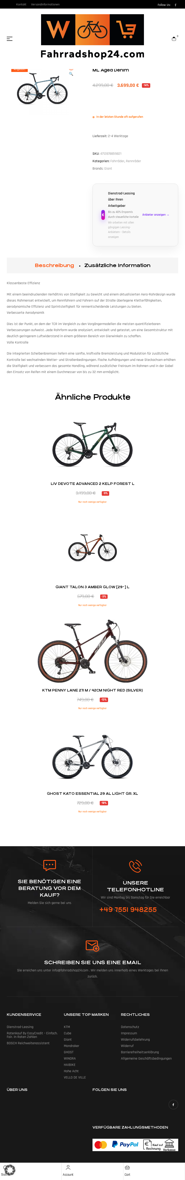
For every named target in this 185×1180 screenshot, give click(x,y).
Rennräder (133, 161)
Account (68, 1174)
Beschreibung (54, 265)
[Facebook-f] (175, 5)
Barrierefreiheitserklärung (140, 1052)
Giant (108, 168)
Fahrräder (117, 161)
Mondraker (71, 1046)
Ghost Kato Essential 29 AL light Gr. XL (92, 793)
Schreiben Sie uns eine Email (92, 962)
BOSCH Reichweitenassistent (28, 1043)
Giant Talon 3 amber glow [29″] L (93, 587)
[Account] (68, 1167)
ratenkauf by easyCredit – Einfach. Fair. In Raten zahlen (32, 1035)
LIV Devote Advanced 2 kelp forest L (92, 484)
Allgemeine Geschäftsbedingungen (146, 1058)
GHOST (69, 1052)
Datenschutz (130, 1027)
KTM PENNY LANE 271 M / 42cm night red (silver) (92, 690)
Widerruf (127, 1046)
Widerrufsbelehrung (135, 1039)
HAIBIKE (70, 1064)
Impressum (129, 1033)
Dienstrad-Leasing (20, 1027)
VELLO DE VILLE (75, 1077)
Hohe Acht (71, 1071)
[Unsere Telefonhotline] (135, 866)
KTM (67, 1027)
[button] (71, 72)
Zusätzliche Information (117, 265)
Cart (127, 1174)
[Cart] (127, 1167)
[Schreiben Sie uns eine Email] (92, 946)
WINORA (70, 1058)
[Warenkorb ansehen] (174, 39)
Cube (67, 1033)
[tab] (54, 265)
